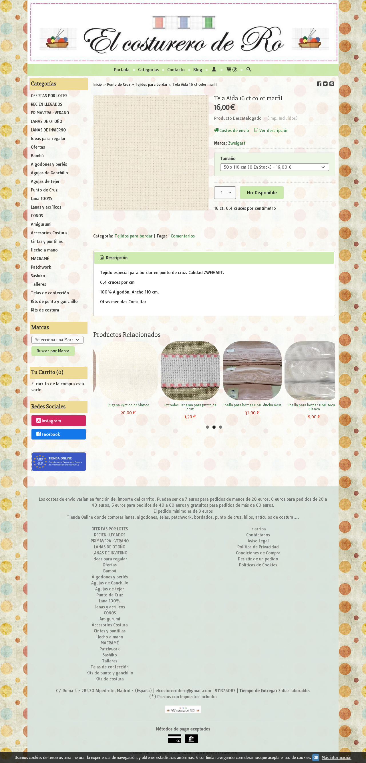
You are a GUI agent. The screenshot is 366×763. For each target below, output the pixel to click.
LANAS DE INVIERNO (48, 130)
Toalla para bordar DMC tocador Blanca (314, 407)
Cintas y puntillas (47, 241)
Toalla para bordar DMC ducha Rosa (252, 405)
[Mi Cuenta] (213, 70)
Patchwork (41, 267)
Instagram (51, 421)
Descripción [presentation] (116, 257)
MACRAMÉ (40, 258)
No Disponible (262, 192)
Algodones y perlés (49, 164)
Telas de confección (50, 292)
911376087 (225, 690)
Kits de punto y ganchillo (54, 301)
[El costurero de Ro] (183, 32)
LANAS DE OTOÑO (46, 121)
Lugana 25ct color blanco (128, 405)
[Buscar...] (248, 70)
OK (315, 757)
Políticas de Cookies (258, 565)
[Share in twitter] (325, 84)
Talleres (38, 284)
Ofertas (38, 147)
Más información (336, 757)
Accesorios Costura (49, 232)
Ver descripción (274, 130)
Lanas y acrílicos (46, 207)
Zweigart (236, 143)
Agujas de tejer (45, 181)
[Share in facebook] (319, 84)
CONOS (37, 215)
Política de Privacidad (258, 547)
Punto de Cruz (44, 190)
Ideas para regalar (48, 138)
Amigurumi (41, 224)
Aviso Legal (258, 541)
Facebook (51, 434)
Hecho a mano (44, 250)
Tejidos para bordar (134, 236)
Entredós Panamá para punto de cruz (190, 407)
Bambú (37, 155)
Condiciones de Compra (258, 553)
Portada (122, 69)
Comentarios (183, 236)
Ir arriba (258, 529)
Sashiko (38, 275)
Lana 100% (41, 198)
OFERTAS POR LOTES (49, 95)
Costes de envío (234, 130)
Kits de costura (45, 310)
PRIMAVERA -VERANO (50, 112)
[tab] (113, 258)
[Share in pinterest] (332, 84)
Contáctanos (258, 535)
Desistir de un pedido (258, 559)
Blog (197, 69)
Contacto (176, 69)
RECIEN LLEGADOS (46, 104)
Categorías (148, 69)
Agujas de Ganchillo (49, 172)
